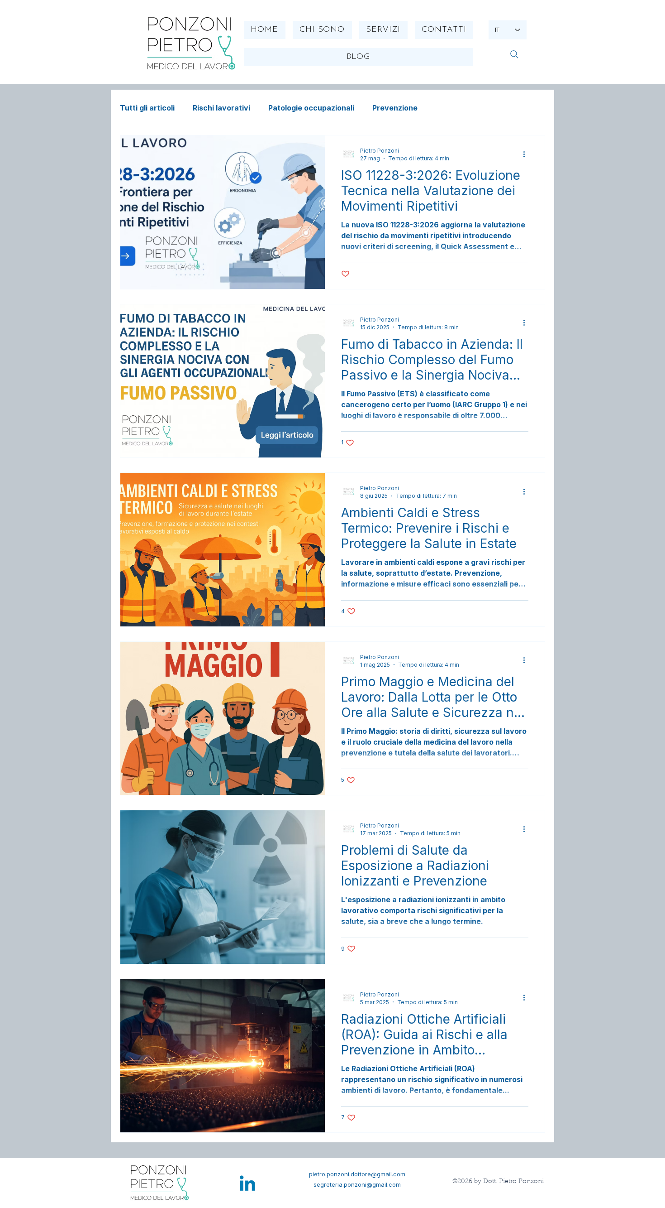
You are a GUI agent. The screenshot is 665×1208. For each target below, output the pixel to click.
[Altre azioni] (527, 154)
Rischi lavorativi (221, 107)
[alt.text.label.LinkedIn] (247, 1184)
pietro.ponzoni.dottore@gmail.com (357, 1174)
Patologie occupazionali (311, 107)
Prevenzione (395, 107)
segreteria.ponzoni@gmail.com (357, 1184)
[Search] (514, 54)
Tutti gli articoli (147, 107)
